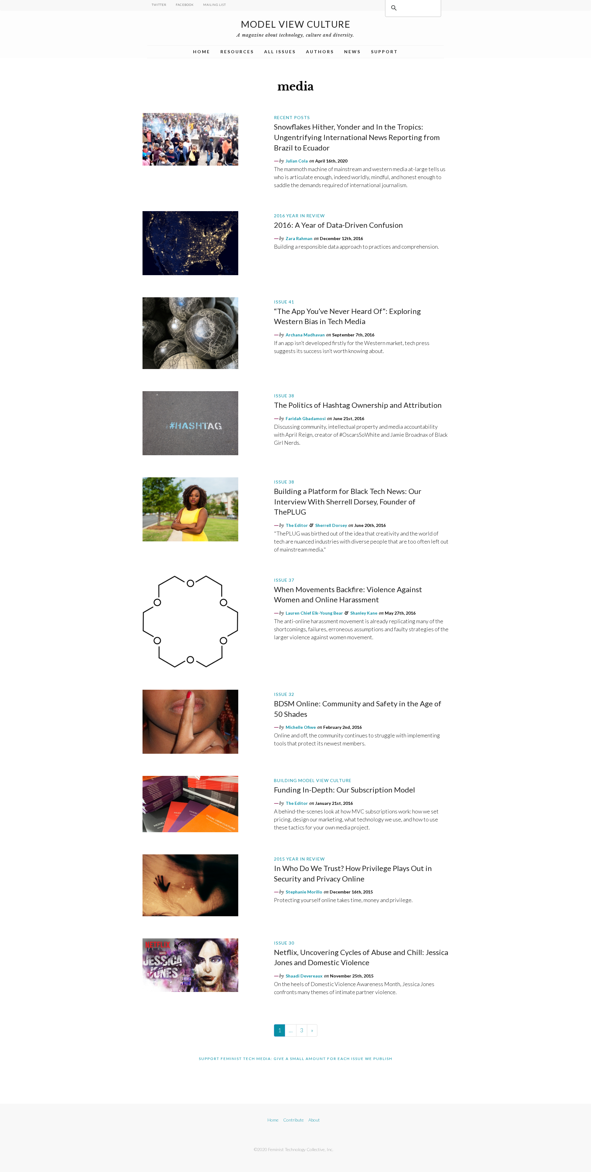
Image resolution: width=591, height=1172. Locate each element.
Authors (320, 51)
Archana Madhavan (305, 334)
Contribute (293, 1119)
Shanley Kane (363, 613)
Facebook (185, 4)
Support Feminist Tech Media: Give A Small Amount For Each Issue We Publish (295, 1058)
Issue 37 (284, 580)
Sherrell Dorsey (331, 525)
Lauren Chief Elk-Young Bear (314, 613)
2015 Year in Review (299, 858)
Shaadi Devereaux (304, 975)
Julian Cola (297, 160)
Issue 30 (284, 942)
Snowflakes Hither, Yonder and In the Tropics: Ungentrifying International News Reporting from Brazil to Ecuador (357, 137)
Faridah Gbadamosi (306, 418)
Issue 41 (284, 301)
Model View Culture (295, 24)
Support (384, 51)
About (314, 1119)
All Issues (280, 51)
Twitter (159, 4)
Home (201, 51)
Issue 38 (284, 395)
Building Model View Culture (313, 780)
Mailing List (214, 4)
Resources (237, 51)
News (352, 51)
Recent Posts (292, 117)
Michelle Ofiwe (301, 727)
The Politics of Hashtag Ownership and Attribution (358, 404)
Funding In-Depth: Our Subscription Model (344, 789)
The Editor (297, 525)
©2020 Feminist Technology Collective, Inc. (293, 1149)
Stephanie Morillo (304, 891)
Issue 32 (284, 694)
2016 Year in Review (299, 215)
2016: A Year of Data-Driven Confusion (338, 224)
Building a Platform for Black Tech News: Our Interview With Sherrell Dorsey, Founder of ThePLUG (347, 501)
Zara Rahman (299, 238)
